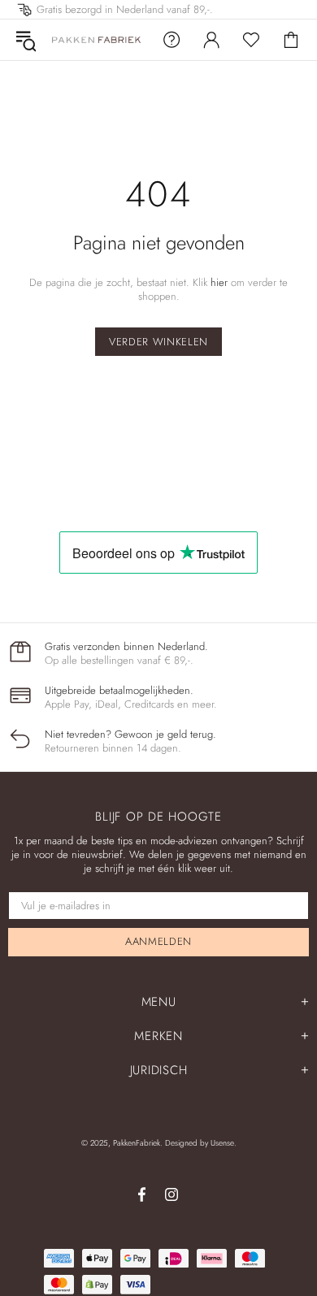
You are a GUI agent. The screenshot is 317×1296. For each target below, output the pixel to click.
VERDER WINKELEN (158, 341)
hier (219, 282)
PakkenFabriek (96, 40)
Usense (222, 1143)
